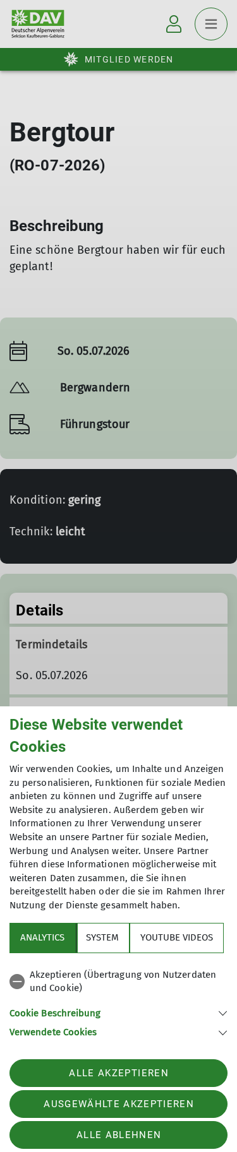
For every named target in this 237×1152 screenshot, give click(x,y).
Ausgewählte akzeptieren (119, 1104)
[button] (118, 1012)
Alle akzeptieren (118, 1073)
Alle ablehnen (118, 1135)
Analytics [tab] (42, 937)
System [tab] (102, 937)
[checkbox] (118, 982)
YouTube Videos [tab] (176, 937)
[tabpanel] (118, 1001)
